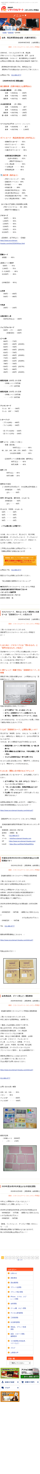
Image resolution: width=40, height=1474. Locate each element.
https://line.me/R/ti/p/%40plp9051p (22, 844)
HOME (5, 32)
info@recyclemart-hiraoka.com (20, 838)
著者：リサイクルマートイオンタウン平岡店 (24, 47)
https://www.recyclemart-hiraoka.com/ (22, 841)
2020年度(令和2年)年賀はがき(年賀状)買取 (19, 1186)
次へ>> (20, 1260)
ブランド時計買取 (17, 1292)
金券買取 (14, 1303)
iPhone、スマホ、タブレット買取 (18, 1298)
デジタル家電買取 (17, 1313)
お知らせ (14, 1273)
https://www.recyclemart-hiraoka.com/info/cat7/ (16, 810)
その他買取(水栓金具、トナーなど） (19, 1342)
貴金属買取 (14, 1282)
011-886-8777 (16, 75)
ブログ (13, 1348)
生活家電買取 (15, 1322)
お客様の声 (14, 1352)
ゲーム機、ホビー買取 (18, 1308)
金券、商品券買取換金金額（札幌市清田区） (19, 38)
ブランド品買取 (16, 1287)
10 (37, 1258)
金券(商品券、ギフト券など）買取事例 (17, 996)
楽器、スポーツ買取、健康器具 (18, 1335)
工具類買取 (14, 1317)
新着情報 (10, 32)
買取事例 (14, 1278)
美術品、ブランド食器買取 (18, 1328)
